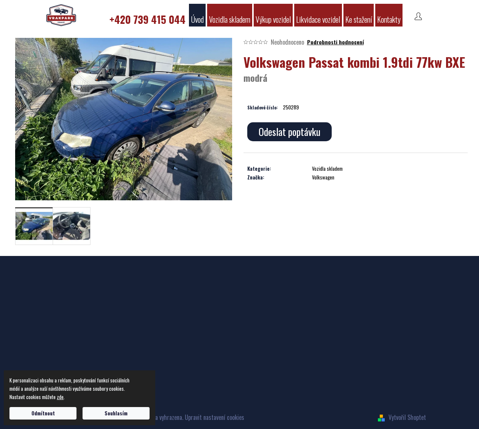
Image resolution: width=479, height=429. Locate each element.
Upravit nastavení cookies (214, 417)
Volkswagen (323, 177)
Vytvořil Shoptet (407, 417)
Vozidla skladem (327, 168)
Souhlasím (116, 413)
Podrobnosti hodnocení (335, 42)
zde (60, 397)
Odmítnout (43, 413)
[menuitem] (147, 15)
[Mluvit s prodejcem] (289, 131)
